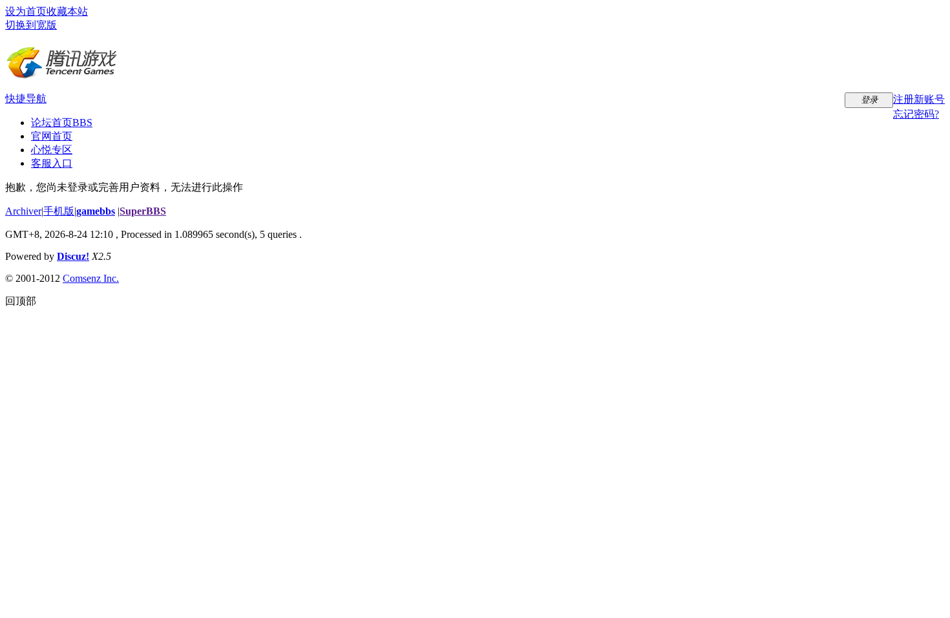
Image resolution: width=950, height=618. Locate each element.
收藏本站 (67, 11)
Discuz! (73, 256)
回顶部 (20, 300)
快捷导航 (26, 98)
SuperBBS (143, 211)
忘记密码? (916, 114)
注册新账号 (919, 99)
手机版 (58, 211)
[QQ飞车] (61, 74)
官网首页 (51, 136)
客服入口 (51, 163)
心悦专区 (51, 149)
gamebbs (95, 211)
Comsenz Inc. (91, 278)
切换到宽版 (31, 24)
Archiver (23, 211)
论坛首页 (61, 122)
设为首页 (26, 11)
